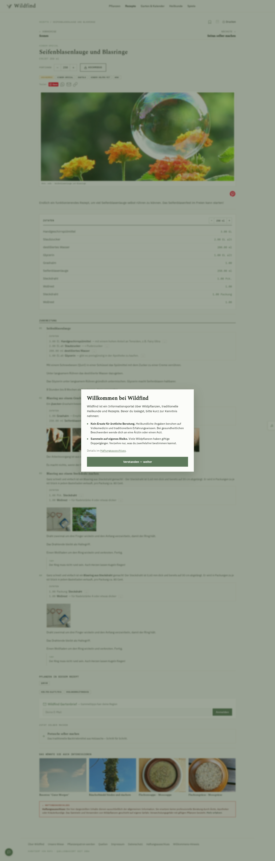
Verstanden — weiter (137, 462)
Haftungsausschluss (113, 450)
